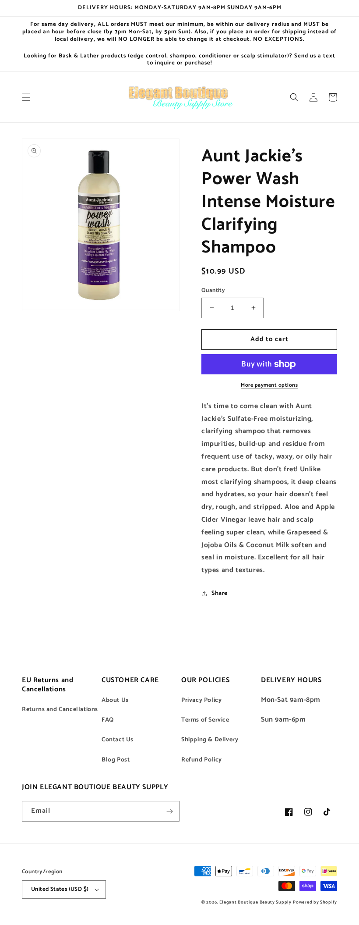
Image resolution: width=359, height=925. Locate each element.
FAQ (108, 720)
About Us (115, 700)
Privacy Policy (201, 700)
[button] (26, 97)
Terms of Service (205, 720)
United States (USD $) (59, 889)
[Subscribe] (169, 811)
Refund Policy (201, 760)
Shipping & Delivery (209, 740)
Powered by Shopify (315, 902)
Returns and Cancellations (60, 709)
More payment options (269, 385)
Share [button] (219, 593)
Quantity (213, 290)
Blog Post (116, 760)
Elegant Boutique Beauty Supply (255, 902)
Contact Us (118, 740)
